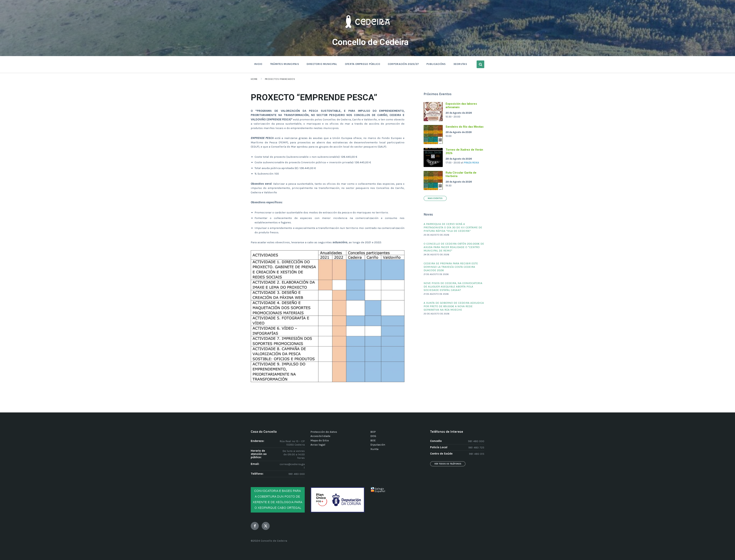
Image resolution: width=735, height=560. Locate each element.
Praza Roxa (471, 162)
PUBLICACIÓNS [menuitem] (436, 64)
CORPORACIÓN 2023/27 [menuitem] (403, 64)
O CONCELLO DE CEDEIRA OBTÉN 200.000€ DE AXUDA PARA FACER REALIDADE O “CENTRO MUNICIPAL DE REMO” (454, 247)
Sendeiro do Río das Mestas (464, 126)
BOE (373, 440)
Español (380, 491)
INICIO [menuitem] (258, 64)
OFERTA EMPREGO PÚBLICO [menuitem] (362, 64)
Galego (379, 488)
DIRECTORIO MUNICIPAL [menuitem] (322, 64)
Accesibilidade (320, 436)
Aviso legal (317, 444)
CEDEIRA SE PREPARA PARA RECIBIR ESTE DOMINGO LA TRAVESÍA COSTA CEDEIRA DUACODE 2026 (451, 267)
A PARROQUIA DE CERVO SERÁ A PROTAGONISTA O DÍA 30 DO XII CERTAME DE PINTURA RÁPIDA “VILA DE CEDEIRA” (453, 227)
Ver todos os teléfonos (447, 464)
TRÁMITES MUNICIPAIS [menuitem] (284, 64)
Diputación (377, 444)
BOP (373, 431)
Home (254, 79)
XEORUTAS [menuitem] (460, 64)
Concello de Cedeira (370, 42)
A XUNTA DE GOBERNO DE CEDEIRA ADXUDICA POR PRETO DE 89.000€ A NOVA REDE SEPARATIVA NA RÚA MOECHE (454, 306)
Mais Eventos (435, 198)
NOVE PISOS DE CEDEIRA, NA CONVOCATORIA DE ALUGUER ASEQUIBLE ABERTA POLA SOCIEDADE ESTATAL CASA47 (453, 286)
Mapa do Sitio (319, 440)
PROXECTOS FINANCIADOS (280, 79)
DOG (373, 436)
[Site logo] (367, 33)
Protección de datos (323, 431)
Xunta (374, 449)
